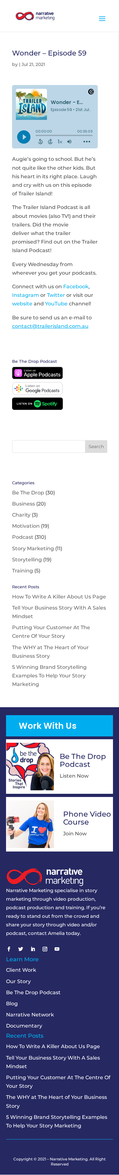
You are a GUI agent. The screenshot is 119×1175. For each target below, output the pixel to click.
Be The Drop (28, 493)
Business (23, 504)
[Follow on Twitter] (21, 949)
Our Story (18, 981)
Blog (12, 1004)
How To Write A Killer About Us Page (59, 597)
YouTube (56, 304)
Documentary (24, 1026)
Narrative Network (30, 1015)
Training (22, 571)
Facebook (76, 287)
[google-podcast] (37, 393)
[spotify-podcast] (37, 408)
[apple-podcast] (37, 378)
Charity (21, 515)
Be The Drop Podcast (33, 992)
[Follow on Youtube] (57, 949)
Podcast (22, 537)
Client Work (21, 970)
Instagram (25, 295)
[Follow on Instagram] (45, 949)
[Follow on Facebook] (9, 949)
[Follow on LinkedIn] (33, 949)
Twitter (56, 295)
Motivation (26, 526)
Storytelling (27, 560)
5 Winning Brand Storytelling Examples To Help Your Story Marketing (49, 675)
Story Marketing (33, 548)
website (22, 304)
